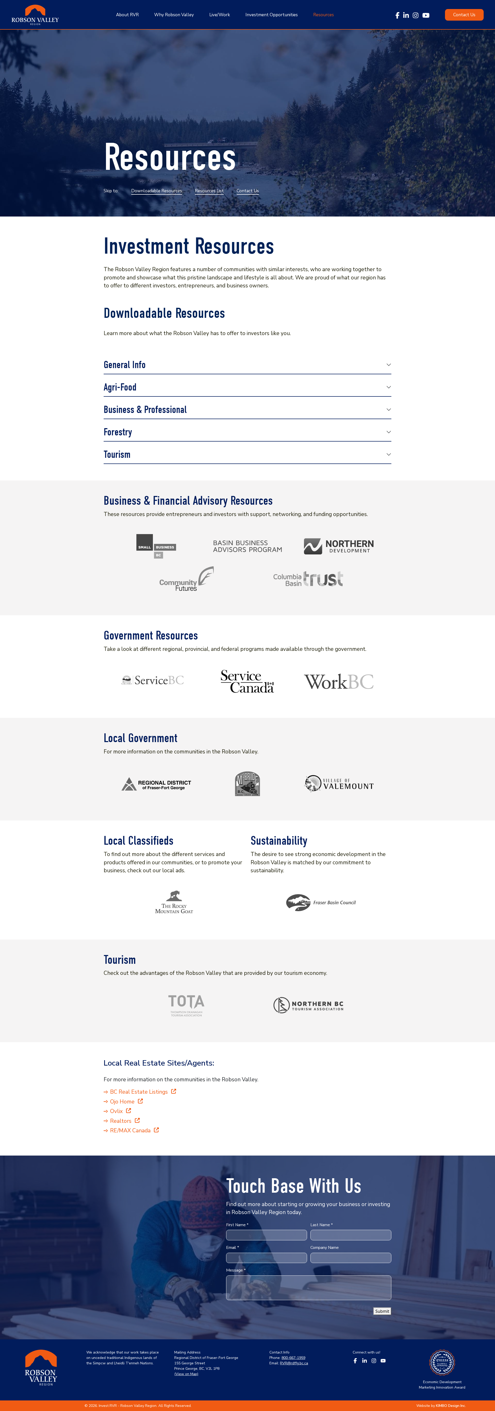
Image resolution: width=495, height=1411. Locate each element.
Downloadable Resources (156, 191)
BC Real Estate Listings (139, 1091)
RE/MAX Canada (131, 1130)
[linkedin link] (406, 15)
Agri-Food (120, 387)
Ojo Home (123, 1101)
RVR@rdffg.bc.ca (294, 1363)
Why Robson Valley (174, 15)
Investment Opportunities (271, 15)
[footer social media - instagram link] (373, 1360)
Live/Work (219, 15)
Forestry (118, 432)
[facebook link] (397, 15)
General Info (125, 365)
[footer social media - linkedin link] (364, 1360)
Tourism (117, 454)
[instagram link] (415, 15)
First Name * (237, 1224)
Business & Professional (145, 410)
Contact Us (248, 191)
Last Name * (321, 1224)
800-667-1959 (293, 1357)
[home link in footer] (41, 1370)
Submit (382, 1311)
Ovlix (117, 1111)
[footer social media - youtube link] (383, 1360)
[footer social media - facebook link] (355, 1360)
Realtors (121, 1121)
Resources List (209, 191)
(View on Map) (186, 1374)
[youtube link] (426, 15)
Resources (323, 15)
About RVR (127, 15)
